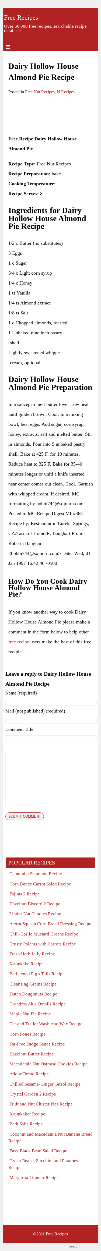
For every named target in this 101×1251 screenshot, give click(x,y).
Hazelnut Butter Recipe (31, 1054)
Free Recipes (21, 17)
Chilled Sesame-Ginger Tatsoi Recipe (45, 1084)
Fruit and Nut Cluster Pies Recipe (41, 1104)
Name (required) (21, 693)
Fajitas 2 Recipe (24, 893)
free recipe (18, 641)
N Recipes (66, 92)
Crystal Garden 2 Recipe (32, 1094)
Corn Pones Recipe (27, 1034)
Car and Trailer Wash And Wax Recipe (45, 1023)
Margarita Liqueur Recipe (34, 1177)
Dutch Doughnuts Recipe (33, 994)
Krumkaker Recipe (27, 1114)
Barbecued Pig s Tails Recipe (37, 973)
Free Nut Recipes (40, 92)
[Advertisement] (50, 115)
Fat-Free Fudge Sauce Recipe (37, 1044)
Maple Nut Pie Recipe (30, 1013)
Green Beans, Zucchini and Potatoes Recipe (43, 1164)
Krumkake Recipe (26, 963)
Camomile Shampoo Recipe (35, 873)
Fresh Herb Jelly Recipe (32, 953)
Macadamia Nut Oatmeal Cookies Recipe (48, 1063)
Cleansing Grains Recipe (33, 984)
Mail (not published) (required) (35, 711)
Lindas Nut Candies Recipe (35, 913)
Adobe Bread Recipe (29, 1073)
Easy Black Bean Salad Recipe (38, 1150)
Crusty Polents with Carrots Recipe (42, 944)
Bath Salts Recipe (26, 1123)
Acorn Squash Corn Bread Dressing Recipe (50, 923)
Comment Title (19, 729)
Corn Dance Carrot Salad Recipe (40, 884)
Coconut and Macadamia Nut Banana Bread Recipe (50, 1137)
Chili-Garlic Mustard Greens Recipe (43, 934)
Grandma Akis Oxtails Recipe (37, 1004)
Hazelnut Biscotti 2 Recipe (34, 903)
